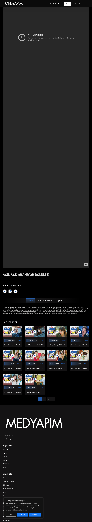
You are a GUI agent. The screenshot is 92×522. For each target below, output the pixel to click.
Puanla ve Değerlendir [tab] (45, 301)
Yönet (11, 514)
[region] (23, 508)
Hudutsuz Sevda (8, 489)
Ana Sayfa (6, 449)
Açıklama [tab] (30, 301)
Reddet (23, 514)
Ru (3, 478)
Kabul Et (34, 514)
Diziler (5, 453)
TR (66, 3)
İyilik (4, 492)
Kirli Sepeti (6, 485)
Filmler (5, 457)
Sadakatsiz (6, 496)
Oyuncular (6, 464)
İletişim (5, 467)
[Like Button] (10, 291)
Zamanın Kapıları (8, 481)
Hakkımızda (6, 521)
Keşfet (5, 460)
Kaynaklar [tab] (60, 301)
